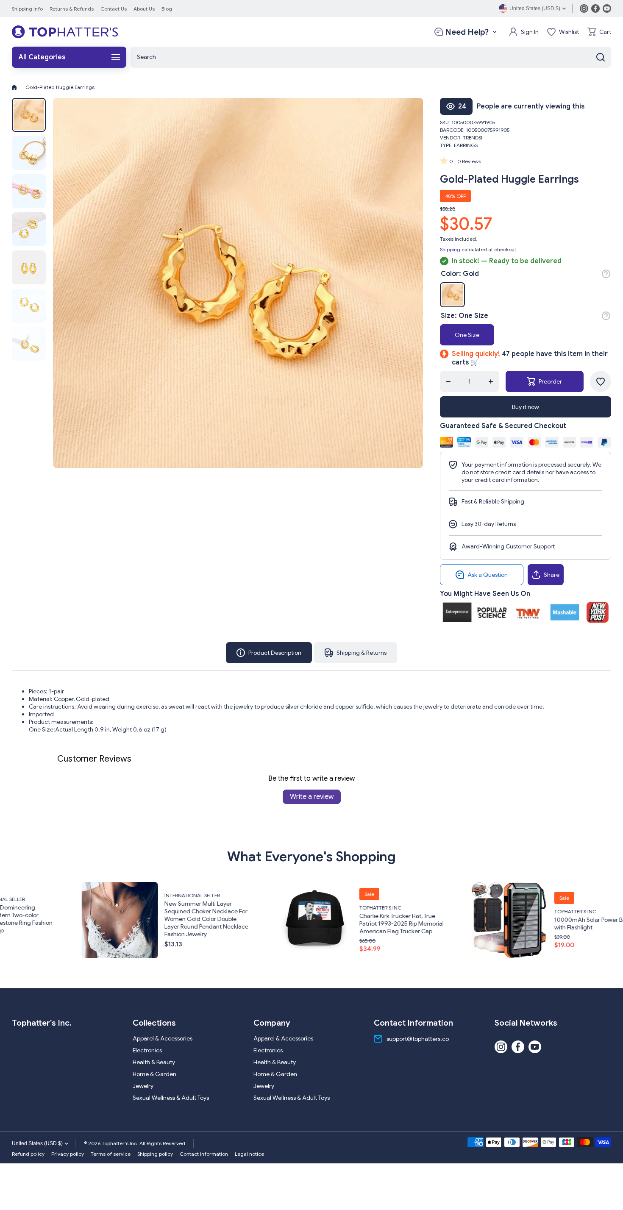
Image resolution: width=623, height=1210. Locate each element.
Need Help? (467, 32)
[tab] (355, 652)
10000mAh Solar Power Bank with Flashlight (425, 923)
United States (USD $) (37, 1143)
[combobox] (371, 57)
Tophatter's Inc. (213, 907)
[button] (599, 32)
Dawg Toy (594, 919)
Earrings (466, 145)
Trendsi (472, 137)
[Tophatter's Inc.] (65, 31)
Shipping (450, 249)
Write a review (312, 797)
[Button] (606, 274)
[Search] (600, 57)
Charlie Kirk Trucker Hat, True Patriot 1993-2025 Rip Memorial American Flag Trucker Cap (234, 923)
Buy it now (525, 407)
